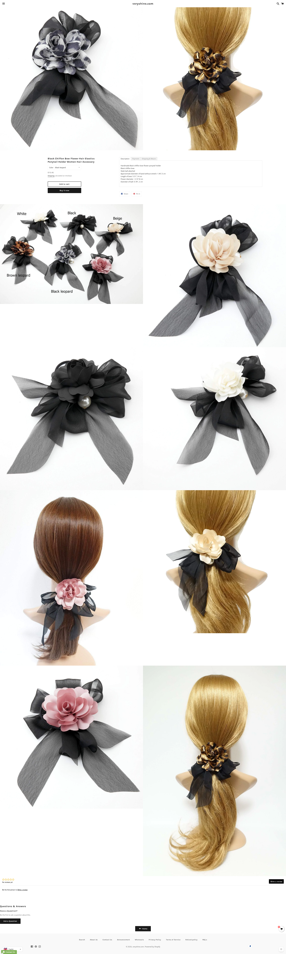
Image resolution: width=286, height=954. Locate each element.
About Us (94, 940)
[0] (281, 929)
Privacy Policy (155, 940)
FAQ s (204, 940)
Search (82, 940)
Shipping (51, 176)
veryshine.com (142, 3)
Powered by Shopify (152, 947)
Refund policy (191, 940)
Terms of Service (173, 940)
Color (51, 167)
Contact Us (107, 940)
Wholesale (139, 940)
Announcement (123, 940)
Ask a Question (10, 921)
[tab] (125, 158)
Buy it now (64, 190)
